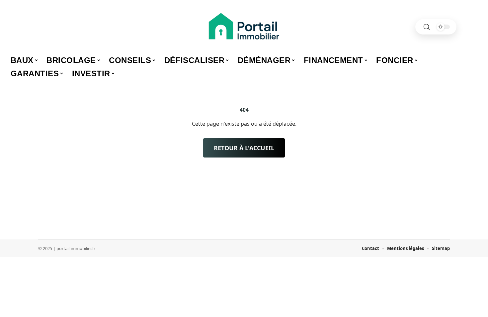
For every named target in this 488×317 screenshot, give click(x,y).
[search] (427, 27)
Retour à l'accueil (244, 148)
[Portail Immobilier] (244, 27)
